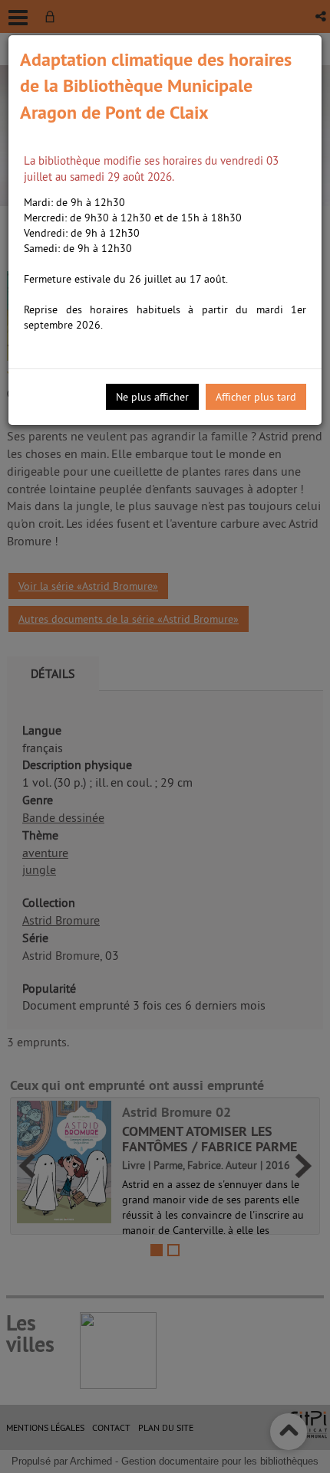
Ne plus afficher (152, 397)
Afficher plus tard (256, 397)
